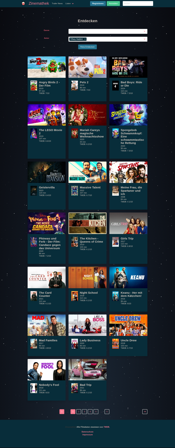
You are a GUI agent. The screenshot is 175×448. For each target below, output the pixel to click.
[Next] (144, 411)
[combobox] (108, 31)
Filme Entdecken (87, 47)
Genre (46, 30)
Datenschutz (87, 432)
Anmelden (113, 3)
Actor (46, 38)
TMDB (106, 427)
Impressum (87, 434)
